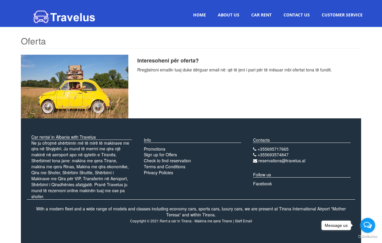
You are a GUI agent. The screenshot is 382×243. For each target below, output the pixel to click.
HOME (199, 15)
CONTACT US (297, 15)
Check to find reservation (167, 160)
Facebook (262, 184)
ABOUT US (228, 15)
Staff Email (243, 220)
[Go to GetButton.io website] (367, 237)
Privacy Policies (158, 172)
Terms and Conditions (164, 166)
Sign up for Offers (160, 155)
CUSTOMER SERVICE (342, 15)
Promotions (154, 149)
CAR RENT (261, 15)
